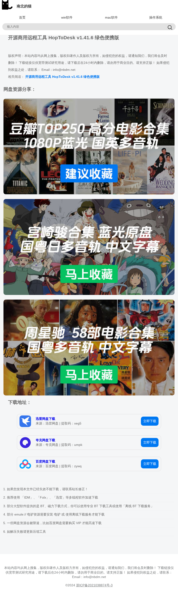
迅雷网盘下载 (45, 419)
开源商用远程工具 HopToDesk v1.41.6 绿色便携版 (62, 76)
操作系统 (155, 17)
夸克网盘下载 (45, 440)
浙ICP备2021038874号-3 (94, 585)
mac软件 (111, 17)
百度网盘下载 (45, 461)
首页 (22, 17)
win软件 (67, 17)
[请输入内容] (170, 28)
